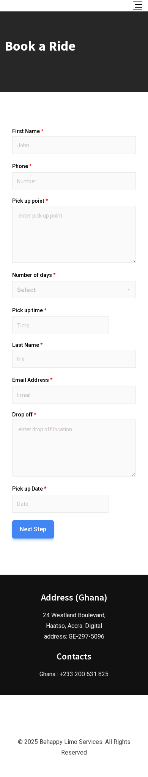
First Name (27, 131)
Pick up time (29, 310)
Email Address (32, 380)
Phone (21, 166)
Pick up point (30, 201)
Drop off (24, 415)
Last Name (27, 345)
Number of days (33, 275)
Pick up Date (29, 489)
